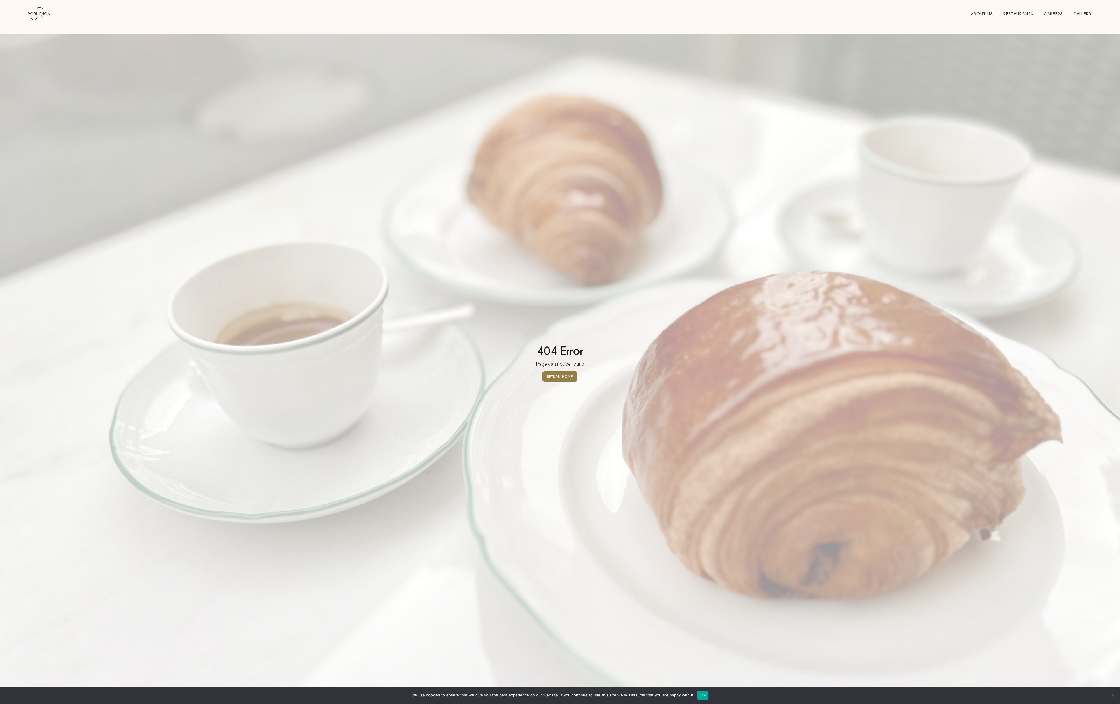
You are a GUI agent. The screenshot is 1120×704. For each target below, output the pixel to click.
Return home (560, 376)
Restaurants (1018, 13)
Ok (703, 695)
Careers (1053, 13)
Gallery (1082, 13)
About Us (982, 13)
